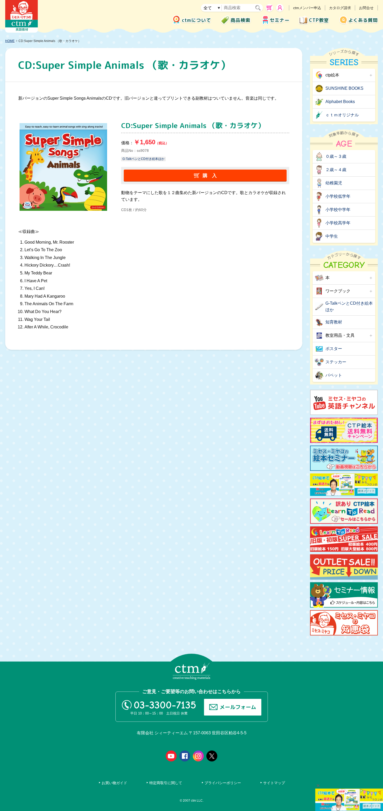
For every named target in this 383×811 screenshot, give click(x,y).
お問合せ (366, 8)
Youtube (171, 755)
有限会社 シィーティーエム (21, 16)
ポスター (333, 348)
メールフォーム (238, 707)
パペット (333, 375)
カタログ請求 (340, 8)
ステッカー (335, 362)
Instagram (198, 755)
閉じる (318, 786)
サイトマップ (274, 783)
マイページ (280, 8)
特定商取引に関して (165, 783)
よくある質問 (363, 20)
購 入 (210, 175)
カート (269, 8)
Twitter (211, 755)
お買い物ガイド (114, 783)
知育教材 (333, 322)
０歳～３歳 (335, 156)
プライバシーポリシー (223, 783)
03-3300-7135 (165, 705)
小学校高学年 (337, 223)
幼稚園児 (333, 183)
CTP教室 (319, 20)
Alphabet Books (340, 101)
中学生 (331, 236)
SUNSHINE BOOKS (344, 88)
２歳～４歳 (335, 169)
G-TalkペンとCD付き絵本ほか (143, 159)
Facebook (184, 755)
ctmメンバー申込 (307, 8)
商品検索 (240, 20)
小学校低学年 (337, 196)
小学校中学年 (337, 209)
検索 (259, 8)
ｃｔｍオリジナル (342, 115)
